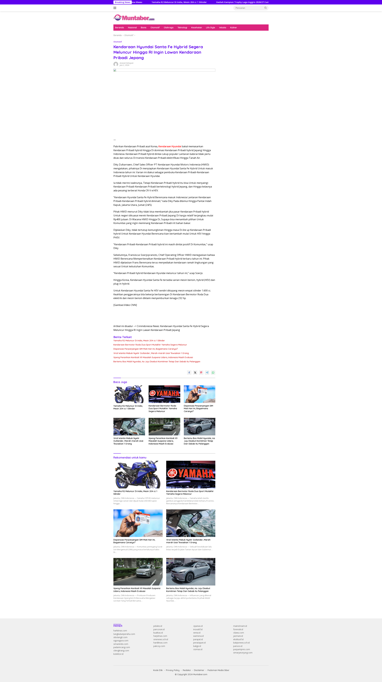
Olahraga (168, 27)
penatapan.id (199, 642)
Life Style (210, 27)
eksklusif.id (238, 639)
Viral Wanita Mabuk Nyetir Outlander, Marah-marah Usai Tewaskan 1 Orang (151, 353)
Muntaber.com (200, 674)
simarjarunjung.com (242, 652)
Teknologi (182, 27)
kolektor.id (118, 654)
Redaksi (187, 670)
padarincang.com (121, 647)
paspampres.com (241, 649)
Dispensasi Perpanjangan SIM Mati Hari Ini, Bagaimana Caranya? (145, 349)
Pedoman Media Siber (218, 670)
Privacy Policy (173, 670)
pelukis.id (157, 626)
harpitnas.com (160, 635)
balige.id (197, 646)
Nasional (132, 27)
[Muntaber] (134, 17)
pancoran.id (159, 629)
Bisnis (143, 27)
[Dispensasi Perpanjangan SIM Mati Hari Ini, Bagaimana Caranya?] (199, 394)
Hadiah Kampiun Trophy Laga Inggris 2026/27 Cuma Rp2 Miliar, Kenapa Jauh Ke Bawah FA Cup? (236, 2)
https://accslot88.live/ (230, 73)
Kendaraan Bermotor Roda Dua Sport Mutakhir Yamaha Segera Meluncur (150, 344)
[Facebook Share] (189, 372)
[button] (266, 7)
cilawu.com (238, 632)
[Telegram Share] (207, 372)
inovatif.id (197, 629)
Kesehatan (196, 27)
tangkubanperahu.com (124, 634)
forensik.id (238, 629)
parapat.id (198, 639)
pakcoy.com (159, 646)
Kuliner (233, 27)
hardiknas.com (160, 642)
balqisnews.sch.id (241, 642)
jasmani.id (238, 635)
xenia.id (196, 632)
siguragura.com (120, 640)
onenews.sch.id (160, 639)
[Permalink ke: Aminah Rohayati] (115, 64)
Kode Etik (158, 670)
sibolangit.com (120, 637)
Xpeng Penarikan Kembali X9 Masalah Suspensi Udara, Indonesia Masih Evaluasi (153, 357)
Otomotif (155, 27)
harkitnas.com (120, 630)
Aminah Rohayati (126, 63)
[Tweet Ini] (195, 372)
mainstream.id (240, 626)
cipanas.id (198, 626)
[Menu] (115, 7)
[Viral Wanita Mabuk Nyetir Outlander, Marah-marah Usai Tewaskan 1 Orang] (129, 427)
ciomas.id (197, 649)
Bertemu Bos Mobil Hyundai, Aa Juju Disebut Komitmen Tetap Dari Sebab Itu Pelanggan (156, 361)
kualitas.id (158, 632)
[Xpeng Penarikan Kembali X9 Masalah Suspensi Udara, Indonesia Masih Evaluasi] (164, 427)
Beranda (119, 27)
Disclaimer (199, 670)
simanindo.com (120, 644)
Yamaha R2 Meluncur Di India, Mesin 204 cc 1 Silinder (149, 2)
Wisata (222, 27)
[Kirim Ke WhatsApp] (213, 372)
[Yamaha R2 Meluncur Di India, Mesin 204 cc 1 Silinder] (129, 394)
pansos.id (237, 646)
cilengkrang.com (121, 650)
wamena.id (198, 635)
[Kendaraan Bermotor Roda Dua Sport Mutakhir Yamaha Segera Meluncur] (164, 394)
